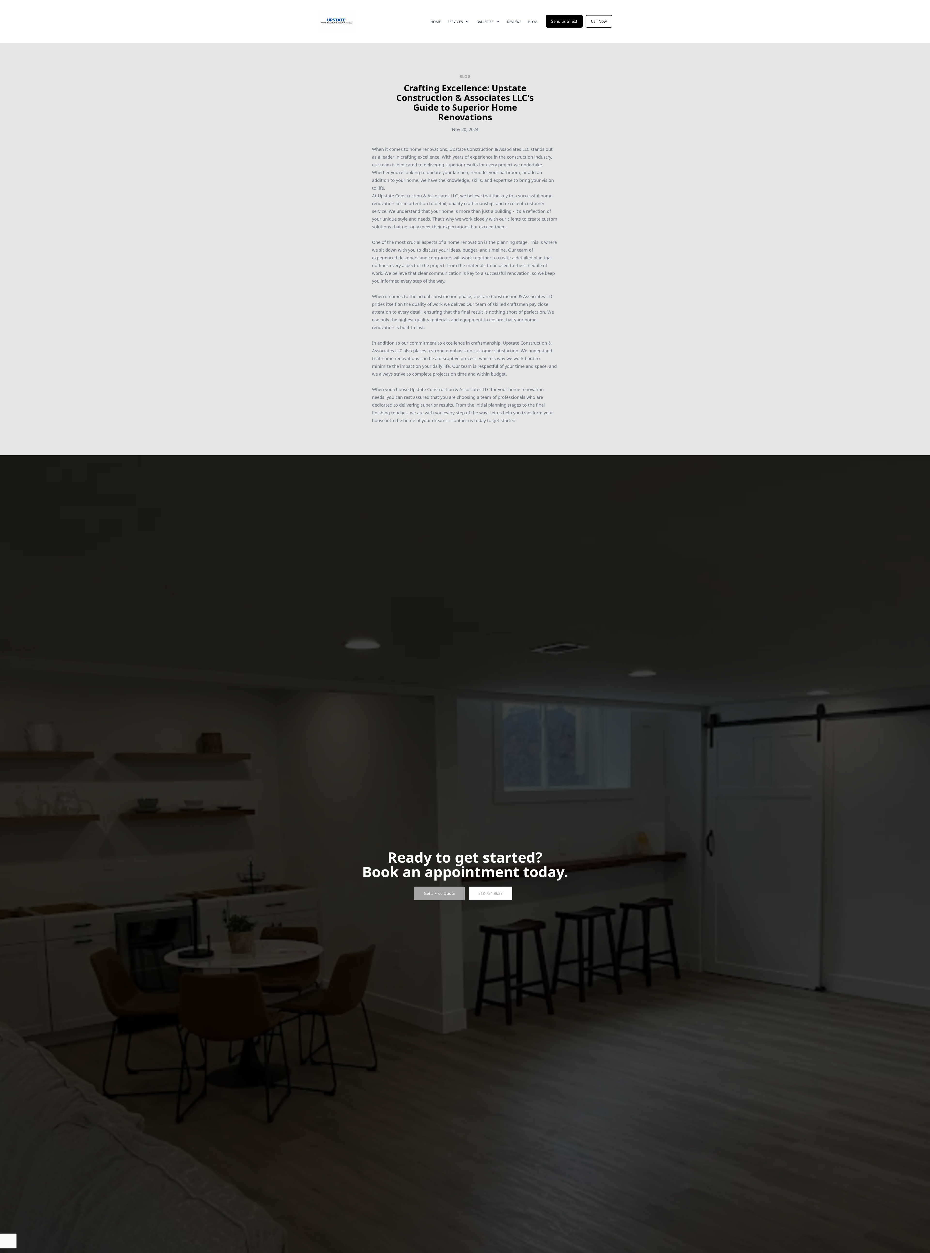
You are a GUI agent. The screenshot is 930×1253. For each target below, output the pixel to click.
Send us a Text (564, 21)
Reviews (514, 21)
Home (436, 21)
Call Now (599, 21)
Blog (532, 21)
